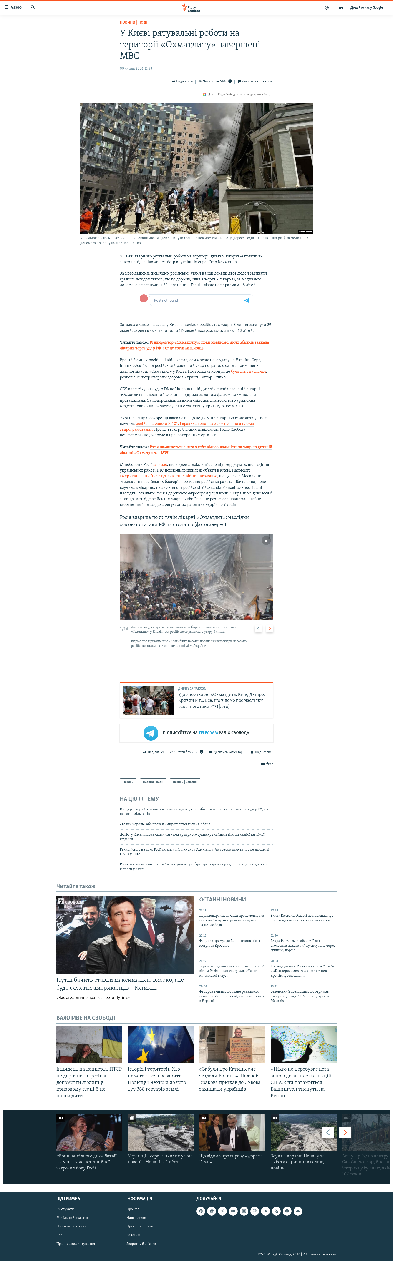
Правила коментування (75, 1244)
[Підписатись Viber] (254, 1211)
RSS (59, 1235)
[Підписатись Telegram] (265, 1211)
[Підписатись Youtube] (233, 1211)
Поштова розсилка (71, 1226)
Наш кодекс (136, 1218)
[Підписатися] (298, 1211)
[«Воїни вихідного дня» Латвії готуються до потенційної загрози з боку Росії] (89, 1132)
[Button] (182, 82)
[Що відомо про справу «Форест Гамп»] (232, 1132)
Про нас (132, 1209)
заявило (160, 465)
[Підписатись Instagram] (244, 1211)
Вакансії (133, 1235)
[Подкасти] (327, 8)
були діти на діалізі (248, 372)
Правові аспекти (139, 1226)
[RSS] (276, 1211)
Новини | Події (134, 23)
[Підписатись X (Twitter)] (222, 1211)
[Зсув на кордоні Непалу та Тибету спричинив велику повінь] (304, 1132)
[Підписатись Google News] (211, 1211)
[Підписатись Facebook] (200, 1211)
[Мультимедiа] (341, 8)
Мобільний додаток (72, 1218)
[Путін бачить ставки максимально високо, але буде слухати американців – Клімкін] (125, 935)
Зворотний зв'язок (141, 1244)
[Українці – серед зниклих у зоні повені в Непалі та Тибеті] (161, 1132)
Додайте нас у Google (366, 8)
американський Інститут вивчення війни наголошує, (169, 476)
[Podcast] (287, 1211)
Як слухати (65, 1209)
